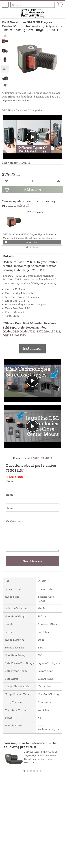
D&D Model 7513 (14, 335)
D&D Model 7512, (49, 331)
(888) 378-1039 (42, 458)
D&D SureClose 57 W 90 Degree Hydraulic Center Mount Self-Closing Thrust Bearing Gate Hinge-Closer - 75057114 (30, 238)
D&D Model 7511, (24, 331)
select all (23, 205)
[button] (5, 85)
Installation (32, 348)
